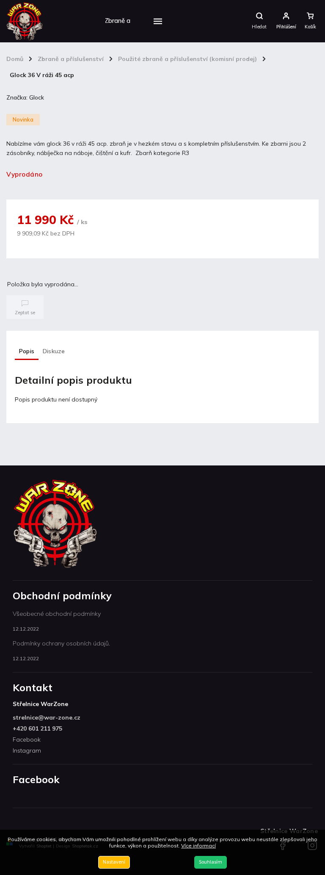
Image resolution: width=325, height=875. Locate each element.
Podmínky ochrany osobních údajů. (61, 643)
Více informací (198, 845)
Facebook (27, 739)
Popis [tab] (26, 351)
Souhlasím (210, 862)
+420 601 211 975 (37, 728)
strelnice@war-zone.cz (46, 717)
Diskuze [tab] (54, 351)
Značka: (25, 97)
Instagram (27, 750)
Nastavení (114, 862)
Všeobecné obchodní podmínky (57, 613)
